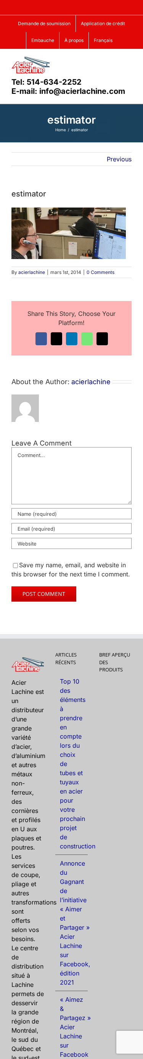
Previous (119, 159)
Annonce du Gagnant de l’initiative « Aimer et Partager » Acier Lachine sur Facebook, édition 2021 (72, 922)
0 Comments (100, 272)
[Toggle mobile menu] (128, 61)
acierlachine (31, 272)
